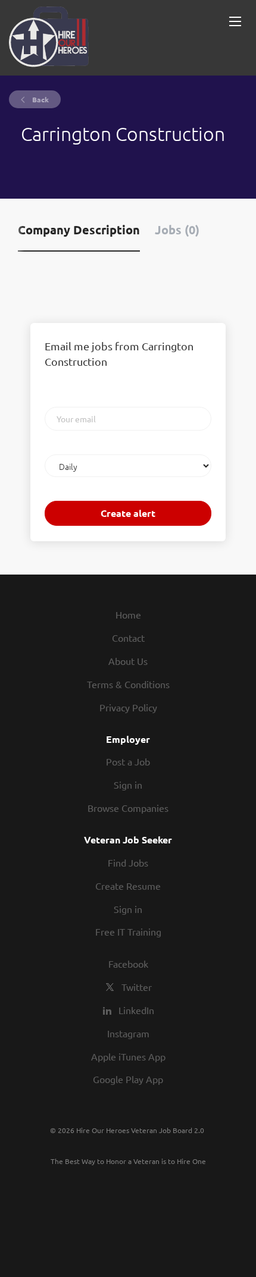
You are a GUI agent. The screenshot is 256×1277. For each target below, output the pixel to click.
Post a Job (128, 761)
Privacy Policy (128, 707)
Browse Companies (128, 808)
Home (128, 614)
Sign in (128, 784)
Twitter (136, 987)
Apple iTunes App (128, 1056)
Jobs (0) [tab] (177, 229)
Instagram (128, 1033)
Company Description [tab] (79, 229)
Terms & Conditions (128, 684)
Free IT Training (128, 931)
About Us (128, 661)
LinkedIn (136, 1010)
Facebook (128, 963)
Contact (128, 638)
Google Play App (128, 1079)
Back (39, 99)
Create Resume (128, 886)
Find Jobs (128, 862)
